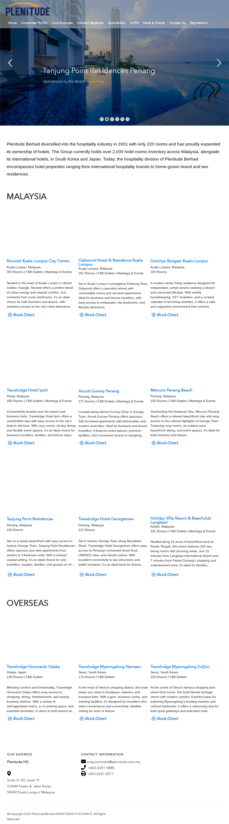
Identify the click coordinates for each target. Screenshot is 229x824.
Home (12, 23)
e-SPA (134, 23)
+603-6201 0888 (101, 768)
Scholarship (117, 23)
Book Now (96, 81)
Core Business (62, 23)
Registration (199, 23)
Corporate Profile (34, 23)
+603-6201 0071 (100, 774)
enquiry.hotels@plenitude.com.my (113, 762)
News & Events (154, 23)
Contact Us (178, 23)
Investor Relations (90, 23)
